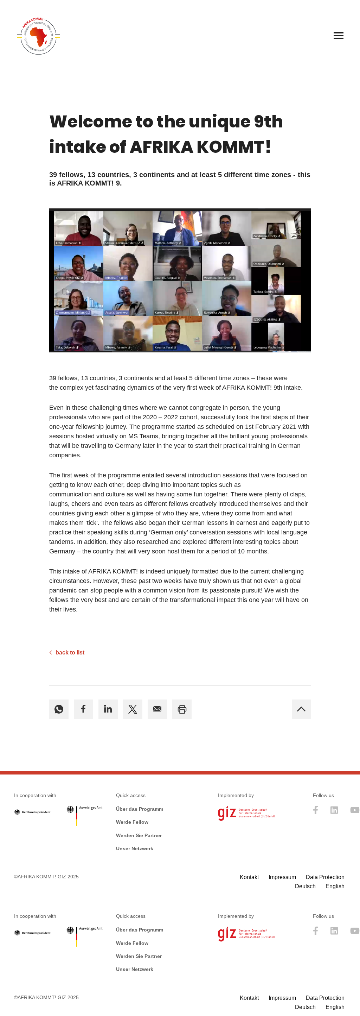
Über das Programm (139, 809)
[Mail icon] (157, 709)
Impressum (282, 877)
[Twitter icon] (132, 709)
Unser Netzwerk (134, 848)
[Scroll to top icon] (301, 709)
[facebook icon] (316, 812)
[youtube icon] (355, 812)
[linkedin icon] (334, 812)
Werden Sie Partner (139, 835)
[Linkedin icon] (108, 709)
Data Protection (325, 877)
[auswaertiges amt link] (84, 817)
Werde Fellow (132, 822)
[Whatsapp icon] (59, 709)
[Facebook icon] (83, 709)
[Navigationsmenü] (338, 36)
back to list (70, 653)
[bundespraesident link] (32, 813)
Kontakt (249, 877)
